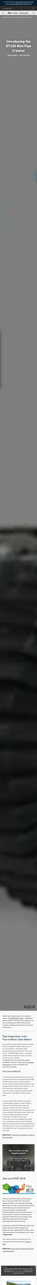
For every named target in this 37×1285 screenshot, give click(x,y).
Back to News (29, 1006)
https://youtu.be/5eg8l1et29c (11, 1071)
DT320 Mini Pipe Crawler (16, 1018)
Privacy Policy (20, 1273)
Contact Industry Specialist (18, 1158)
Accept (34, 1266)
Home (3, 17)
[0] (34, 13)
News (7, 17)
